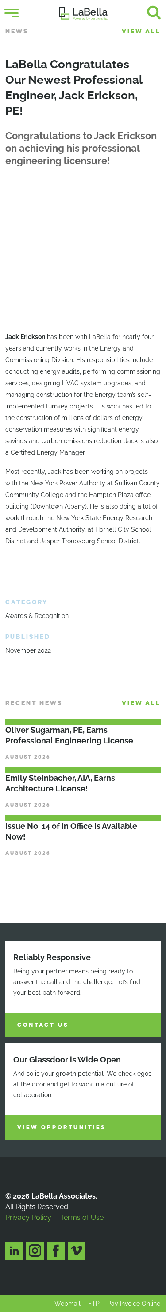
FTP (94, 1303)
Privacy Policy (28, 1217)
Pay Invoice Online (133, 1303)
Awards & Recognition (37, 615)
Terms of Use (82, 1217)
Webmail (67, 1303)
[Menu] (11, 13)
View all (141, 31)
